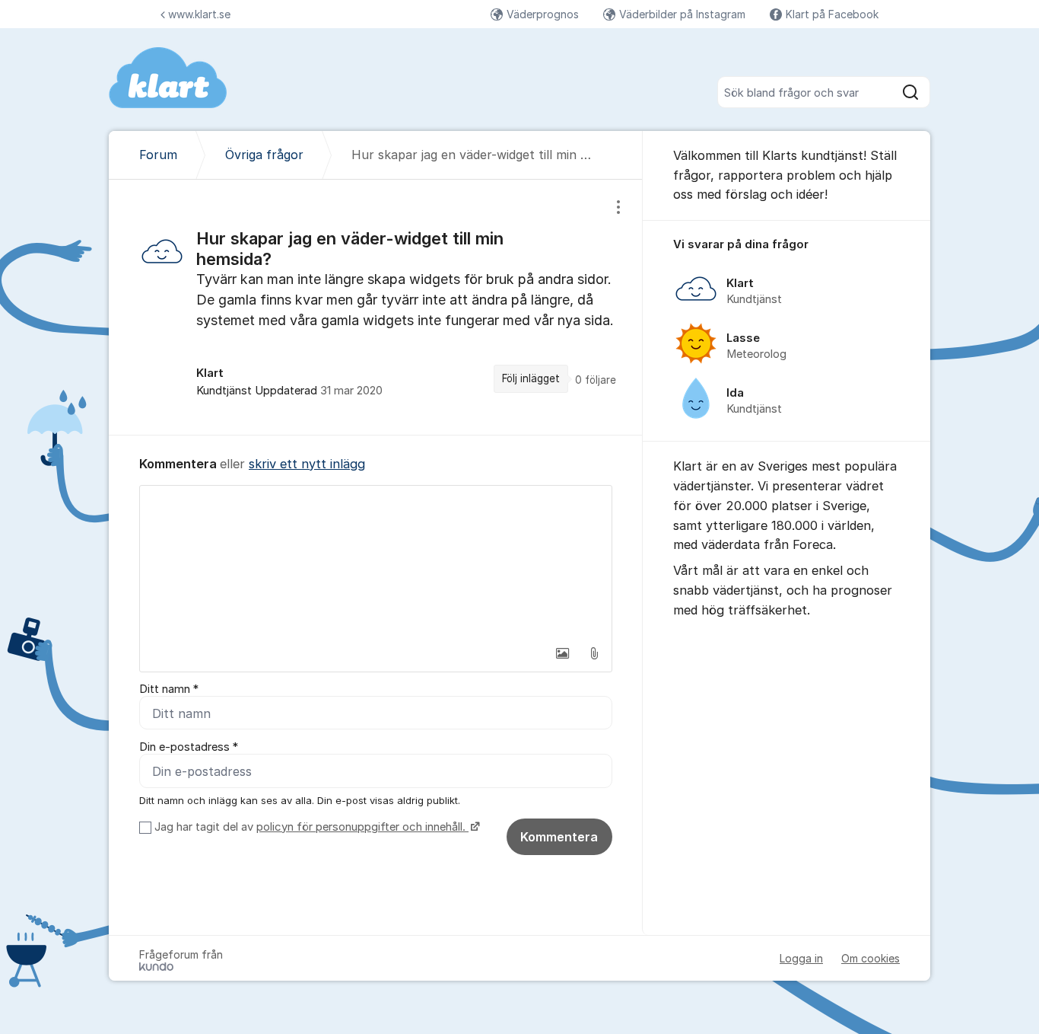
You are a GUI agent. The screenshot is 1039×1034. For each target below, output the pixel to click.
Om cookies (870, 958)
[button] (562, 653)
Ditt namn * (169, 689)
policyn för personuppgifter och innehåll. (362, 827)
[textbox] (376, 562)
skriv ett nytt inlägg (307, 463)
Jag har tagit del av (310, 827)
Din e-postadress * (188, 747)
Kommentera (559, 836)
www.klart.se (199, 14)
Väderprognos (543, 14)
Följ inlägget (531, 378)
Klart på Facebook (832, 14)
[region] (376, 307)
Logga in (801, 958)
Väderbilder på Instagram (682, 14)
